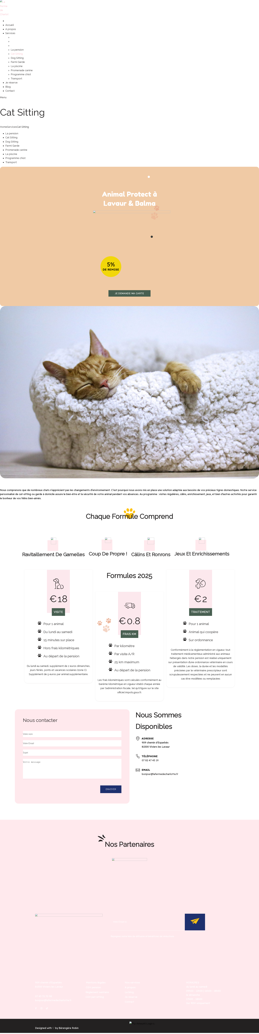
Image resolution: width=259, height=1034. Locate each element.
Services (12, 126)
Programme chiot (15, 158)
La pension (11, 133)
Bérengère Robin (69, 1028)
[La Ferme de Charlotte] (4, 14)
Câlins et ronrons (150, 554)
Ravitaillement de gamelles (53, 554)
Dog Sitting (11, 141)
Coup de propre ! (108, 554)
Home (3, 126)
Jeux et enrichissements (201, 554)
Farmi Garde (12, 145)
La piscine (11, 154)
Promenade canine (16, 149)
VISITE (58, 612)
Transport (11, 162)
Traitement (200, 612)
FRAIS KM (129, 634)
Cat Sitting (11, 137)
